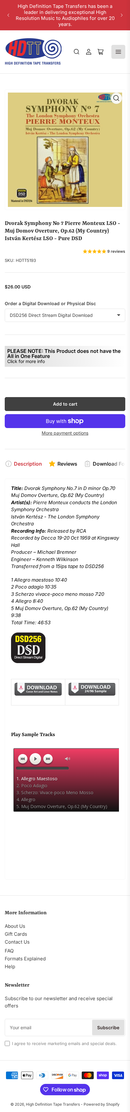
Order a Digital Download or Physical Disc (50, 303)
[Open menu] (118, 52)
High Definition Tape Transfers (53, 1104)
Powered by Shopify (102, 1104)
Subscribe (108, 1027)
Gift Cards (16, 934)
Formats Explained (25, 959)
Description (28, 464)
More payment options (65, 433)
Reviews (67, 464)
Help (10, 967)
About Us (15, 926)
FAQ (9, 951)
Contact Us (17, 942)
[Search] (77, 52)
